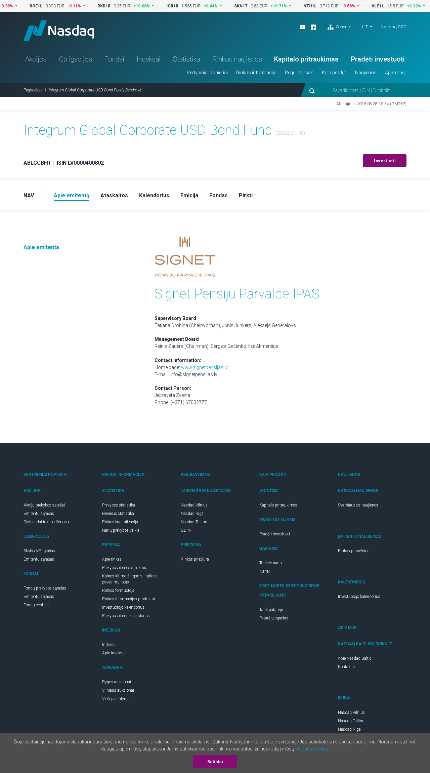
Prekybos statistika (118, 505)
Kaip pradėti (334, 72)
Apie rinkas (112, 559)
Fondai (114, 59)
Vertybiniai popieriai (207, 72)
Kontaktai (346, 666)
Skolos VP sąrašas (39, 550)
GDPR (186, 530)
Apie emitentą (41, 247)
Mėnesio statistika (118, 513)
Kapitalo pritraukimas (306, 59)
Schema (343, 26)
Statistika (186, 59)
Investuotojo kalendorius (123, 607)
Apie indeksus (114, 653)
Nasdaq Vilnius (194, 505)
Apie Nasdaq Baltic (355, 658)
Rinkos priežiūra (195, 559)
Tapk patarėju (271, 609)
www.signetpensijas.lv (204, 367)
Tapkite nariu (270, 563)
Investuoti (384, 161)
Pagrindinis (33, 90)
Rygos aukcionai (116, 682)
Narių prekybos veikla (120, 530)
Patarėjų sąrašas (273, 618)
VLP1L (367, 6)
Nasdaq (59, 30)
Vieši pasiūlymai (116, 698)
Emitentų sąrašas (39, 513)
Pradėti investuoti (378, 59)
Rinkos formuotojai (118, 590)
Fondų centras (36, 605)
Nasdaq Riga (192, 513)
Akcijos (36, 59)
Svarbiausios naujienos (358, 505)
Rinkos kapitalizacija (120, 522)
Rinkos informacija (256, 72)
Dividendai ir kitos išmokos (47, 522)
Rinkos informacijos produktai (128, 599)
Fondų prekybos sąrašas (45, 588)
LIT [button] (365, 26)
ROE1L (25, 6)
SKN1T (230, 6)
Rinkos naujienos (237, 59)
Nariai (264, 571)
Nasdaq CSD (393, 26)
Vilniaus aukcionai (118, 690)
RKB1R (93, 6)
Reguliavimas (299, 72)
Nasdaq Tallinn (194, 522)
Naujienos (366, 72)
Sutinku (215, 762)
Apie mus (395, 72)
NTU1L (299, 6)
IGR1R (162, 6)
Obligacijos (75, 59)
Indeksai (149, 59)
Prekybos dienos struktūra (124, 567)
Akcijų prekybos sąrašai (44, 505)
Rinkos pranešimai (354, 550)
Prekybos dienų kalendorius (126, 615)
